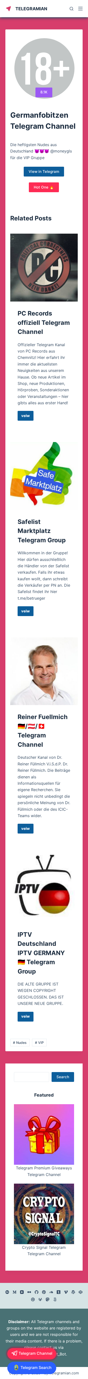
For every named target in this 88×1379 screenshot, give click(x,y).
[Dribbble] (33, 1299)
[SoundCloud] (51, 1292)
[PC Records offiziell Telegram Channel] (44, 268)
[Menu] (80, 8)
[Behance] (7, 1292)
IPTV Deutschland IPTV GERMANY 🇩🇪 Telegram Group (41, 953)
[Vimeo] (66, 1292)
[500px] (55, 1299)
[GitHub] (36, 1292)
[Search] (71, 9)
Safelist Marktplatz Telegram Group (42, 531)
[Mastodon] (47, 1299)
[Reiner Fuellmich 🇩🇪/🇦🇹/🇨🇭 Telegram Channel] (44, 671)
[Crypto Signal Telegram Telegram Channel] (44, 1214)
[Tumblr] (58, 1292)
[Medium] (14, 1292)
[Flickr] (29, 1292)
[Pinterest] (44, 1292)
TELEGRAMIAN (31, 8)
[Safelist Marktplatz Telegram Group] (44, 476)
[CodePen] (80, 1292)
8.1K (43, 92)
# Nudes (20, 1042)
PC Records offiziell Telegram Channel (44, 322)
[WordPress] (73, 1292)
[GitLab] (40, 1299)
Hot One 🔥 (44, 187)
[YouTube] (22, 1292)
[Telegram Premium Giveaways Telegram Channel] (44, 1134)
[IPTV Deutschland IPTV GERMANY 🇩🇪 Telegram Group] (44, 889)
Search (62, 1077)
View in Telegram (44, 171)
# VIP (39, 1042)
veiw (27, 417)
